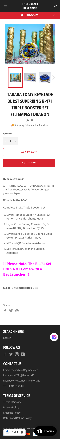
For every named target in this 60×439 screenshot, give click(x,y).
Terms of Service (12, 402)
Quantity (7, 134)
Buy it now (29, 162)
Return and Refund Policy (17, 418)
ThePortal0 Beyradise (30, 6)
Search (7, 338)
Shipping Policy (11, 413)
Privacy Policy (11, 407)
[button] (54, 338)
